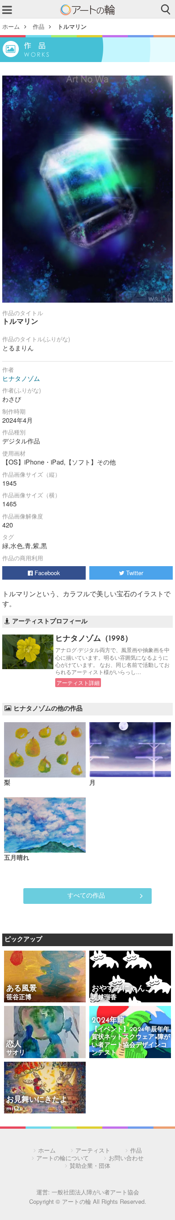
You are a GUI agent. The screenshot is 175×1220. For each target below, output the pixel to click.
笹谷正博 (18, 997)
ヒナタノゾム (21, 378)
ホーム (11, 26)
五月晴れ (16, 858)
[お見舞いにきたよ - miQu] (45, 1088)
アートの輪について (62, 1157)
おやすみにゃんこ (122, 988)
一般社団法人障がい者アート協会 (95, 1192)
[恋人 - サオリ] (45, 1032)
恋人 (14, 1044)
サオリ (15, 1053)
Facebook (46, 572)
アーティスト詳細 (78, 682)
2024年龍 (108, 1020)
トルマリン (72, 26)
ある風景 (21, 988)
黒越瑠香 (104, 997)
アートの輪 (87, 9)
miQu (14, 1108)
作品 (38, 26)
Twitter (133, 572)
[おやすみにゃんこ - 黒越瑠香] (130, 977)
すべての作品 (86, 894)
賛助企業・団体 (90, 1165)
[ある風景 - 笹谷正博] (45, 977)
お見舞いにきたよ (36, 1100)
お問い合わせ (126, 1157)
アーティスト (92, 1150)
